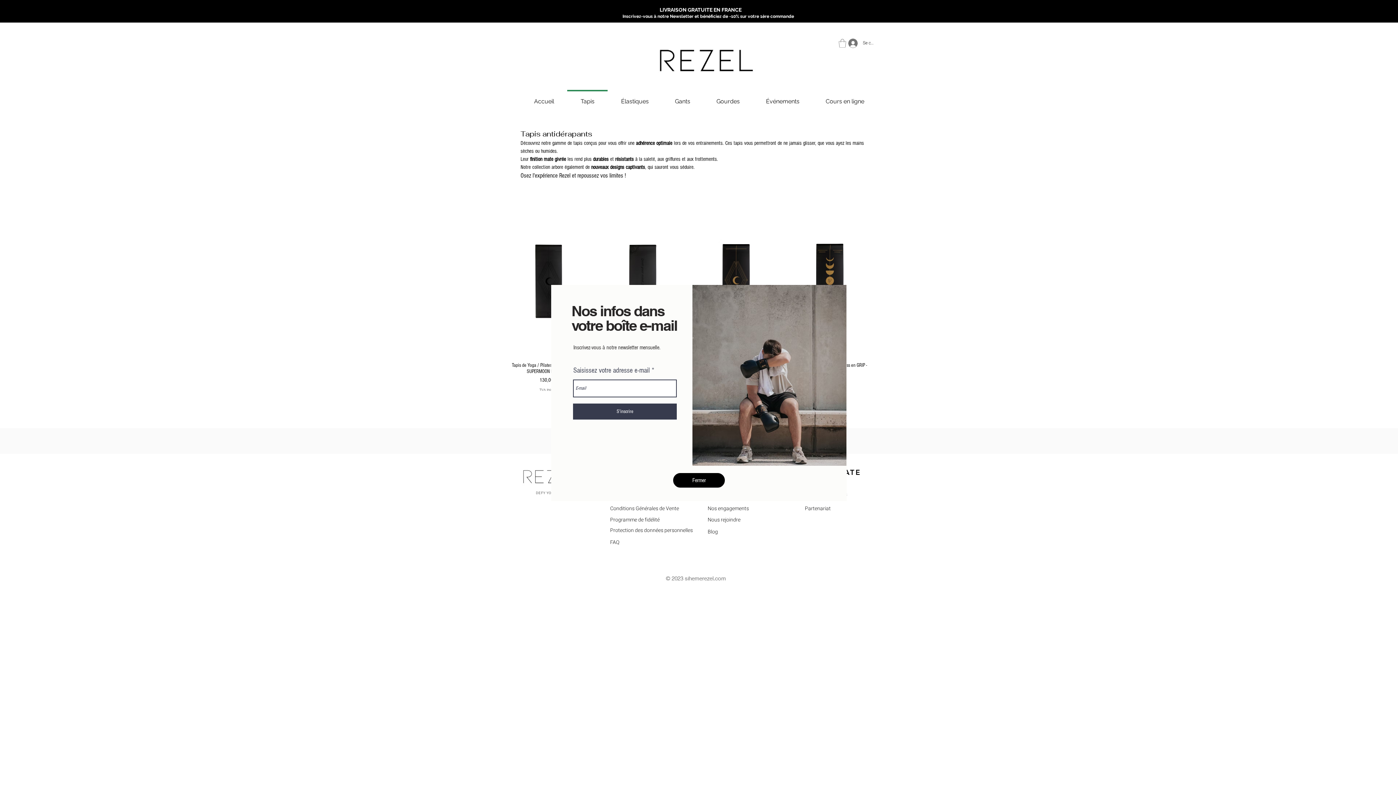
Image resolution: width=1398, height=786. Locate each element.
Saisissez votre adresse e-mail (611, 370)
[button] (699, 480)
